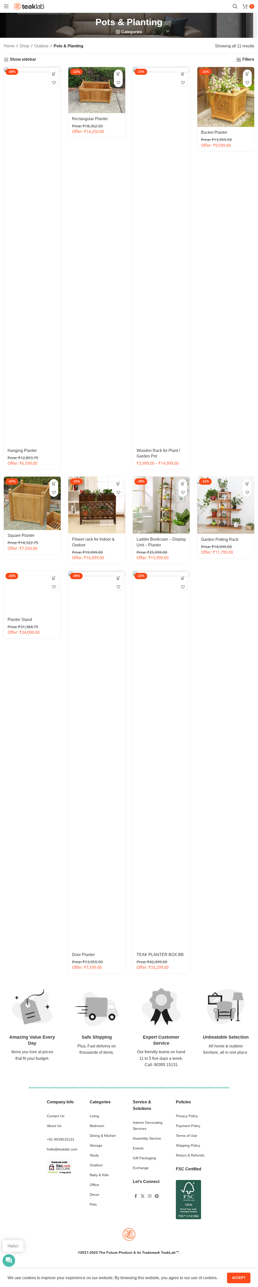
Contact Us (55, 1116)
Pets (93, 1204)
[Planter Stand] (32, 592)
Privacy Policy (187, 1116)
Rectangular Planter (90, 119)
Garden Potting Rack (219, 539)
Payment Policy (188, 1126)
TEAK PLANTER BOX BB (160, 954)
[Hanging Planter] (32, 256)
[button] (53, 74)
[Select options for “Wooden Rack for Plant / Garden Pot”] (182, 74)
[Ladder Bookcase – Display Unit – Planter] (161, 505)
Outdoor (41, 46)
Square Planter (21, 535)
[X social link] (142, 1196)
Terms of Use (186, 1136)
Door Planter (83, 954)
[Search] (235, 6)
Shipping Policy (188, 1145)
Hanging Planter (22, 450)
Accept (235, 1277)
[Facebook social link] (136, 1196)
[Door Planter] (96, 760)
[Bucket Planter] (225, 97)
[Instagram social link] (149, 1196)
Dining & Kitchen (103, 1136)
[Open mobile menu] (6, 6)
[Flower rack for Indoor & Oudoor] (96, 505)
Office (94, 1185)
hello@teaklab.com (62, 1149)
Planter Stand (20, 619)
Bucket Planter (214, 132)
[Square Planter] (32, 503)
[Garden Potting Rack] (225, 505)
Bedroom (97, 1126)
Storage (96, 1145)
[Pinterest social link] (156, 1196)
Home (9, 46)
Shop (24, 46)
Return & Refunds (190, 1155)
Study (94, 1155)
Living (94, 1116)
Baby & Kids (99, 1175)
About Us (54, 1126)
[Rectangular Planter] (96, 90)
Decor (94, 1195)
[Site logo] (29, 6)
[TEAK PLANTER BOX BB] (161, 760)
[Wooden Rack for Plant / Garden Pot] (161, 256)
